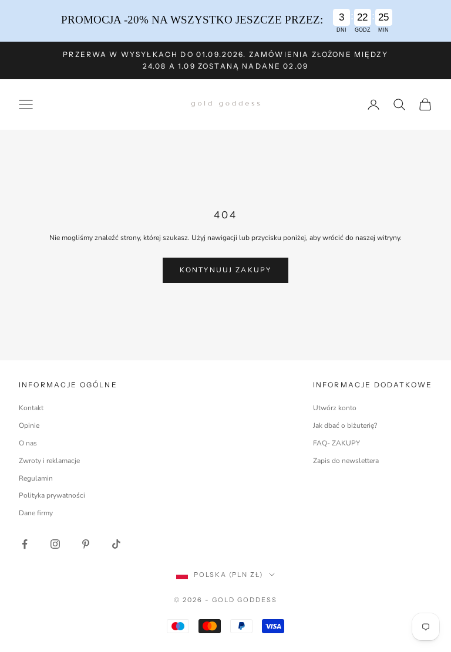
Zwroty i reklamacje (49, 460)
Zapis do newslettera (346, 460)
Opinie (29, 425)
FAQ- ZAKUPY (336, 443)
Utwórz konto (334, 408)
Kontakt (31, 408)
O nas (28, 443)
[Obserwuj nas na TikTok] (116, 544)
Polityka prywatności (52, 495)
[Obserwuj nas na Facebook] (25, 544)
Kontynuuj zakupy (226, 270)
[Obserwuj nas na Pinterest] (86, 544)
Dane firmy (36, 513)
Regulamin (36, 478)
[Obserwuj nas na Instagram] (55, 544)
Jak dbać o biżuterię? (345, 425)
